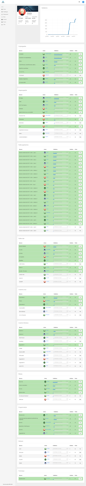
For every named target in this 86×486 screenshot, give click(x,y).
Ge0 (46, 57)
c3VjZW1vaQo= (48, 53)
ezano (46, 64)
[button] (83, 2)
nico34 (46, 67)
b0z (47, 263)
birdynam (47, 74)
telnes (47, 253)
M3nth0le (47, 71)
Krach (47, 260)
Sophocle (47, 425)
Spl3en (47, 418)
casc (48, 384)
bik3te (46, 82)
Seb (46, 311)
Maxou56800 (47, 115)
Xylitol (46, 122)
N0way (46, 78)
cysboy (46, 104)
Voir (80, 54)
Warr (47, 152)
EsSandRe (48, 249)
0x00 (47, 365)
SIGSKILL (48, 245)
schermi (48, 478)
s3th (46, 108)
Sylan (46, 60)
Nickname (47, 133)
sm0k (48, 180)
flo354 (47, 270)
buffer (47, 304)
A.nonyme (48, 300)
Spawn (46, 136)
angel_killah (48, 351)
